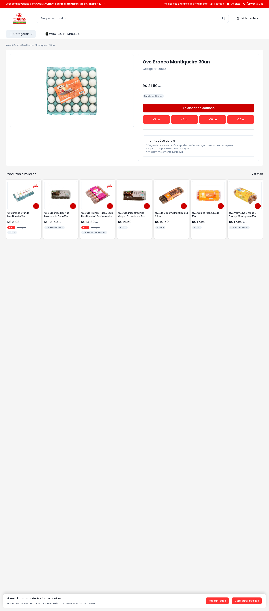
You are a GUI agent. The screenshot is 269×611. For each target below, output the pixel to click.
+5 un (184, 119)
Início (9, 45)
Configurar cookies (247, 601)
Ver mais (257, 174)
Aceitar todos (217, 601)
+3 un (156, 119)
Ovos (16, 45)
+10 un (213, 119)
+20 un (240, 119)
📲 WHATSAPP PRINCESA (62, 34)
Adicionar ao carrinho (198, 108)
